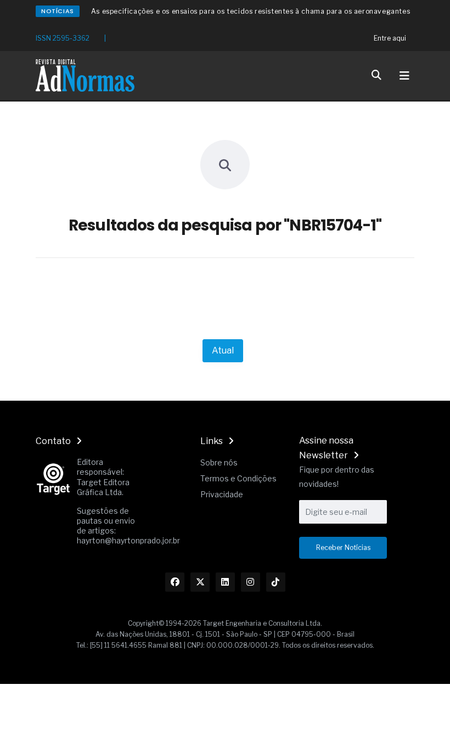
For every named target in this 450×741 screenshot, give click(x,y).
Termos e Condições (238, 478)
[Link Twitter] (200, 582)
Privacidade (221, 494)
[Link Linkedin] (225, 582)
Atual (223, 350)
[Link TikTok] (275, 582)
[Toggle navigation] (404, 75)
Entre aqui (390, 38)
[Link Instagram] (250, 582)
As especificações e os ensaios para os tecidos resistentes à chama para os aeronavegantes (250, 11)
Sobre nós (219, 462)
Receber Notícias (343, 547)
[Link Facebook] (174, 582)
